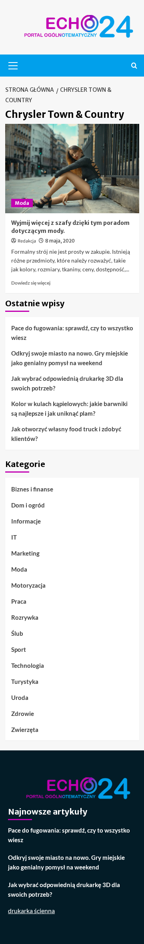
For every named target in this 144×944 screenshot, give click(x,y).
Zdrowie (22, 713)
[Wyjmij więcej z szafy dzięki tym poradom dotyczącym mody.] (72, 168)
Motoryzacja (28, 585)
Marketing (25, 553)
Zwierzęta (24, 729)
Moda (22, 203)
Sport (18, 649)
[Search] (134, 66)
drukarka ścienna (31, 910)
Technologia (27, 665)
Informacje (26, 521)
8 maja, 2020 (60, 241)
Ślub (17, 633)
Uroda (19, 697)
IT (14, 537)
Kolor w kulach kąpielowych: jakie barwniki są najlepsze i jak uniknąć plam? (69, 408)
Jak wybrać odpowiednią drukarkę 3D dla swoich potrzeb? (67, 383)
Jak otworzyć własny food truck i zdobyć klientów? (66, 433)
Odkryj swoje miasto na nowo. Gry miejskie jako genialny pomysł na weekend (69, 358)
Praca (18, 601)
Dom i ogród (28, 505)
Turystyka (24, 681)
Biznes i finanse (32, 489)
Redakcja (27, 241)
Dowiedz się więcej (30, 283)
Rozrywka (24, 617)
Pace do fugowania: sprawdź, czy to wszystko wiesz (72, 332)
